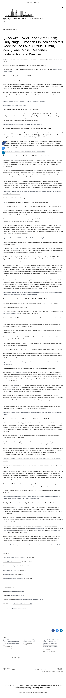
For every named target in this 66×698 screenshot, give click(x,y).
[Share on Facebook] (53, 631)
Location (37, 2)
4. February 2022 (11, 34)
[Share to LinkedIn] (61, 631)
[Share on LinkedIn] (3, 154)
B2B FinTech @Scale (10, 29)
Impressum (29, 2)
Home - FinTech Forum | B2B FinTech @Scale (17, 18)
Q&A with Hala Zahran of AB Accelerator (11, 669)
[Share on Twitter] (57, 631)
